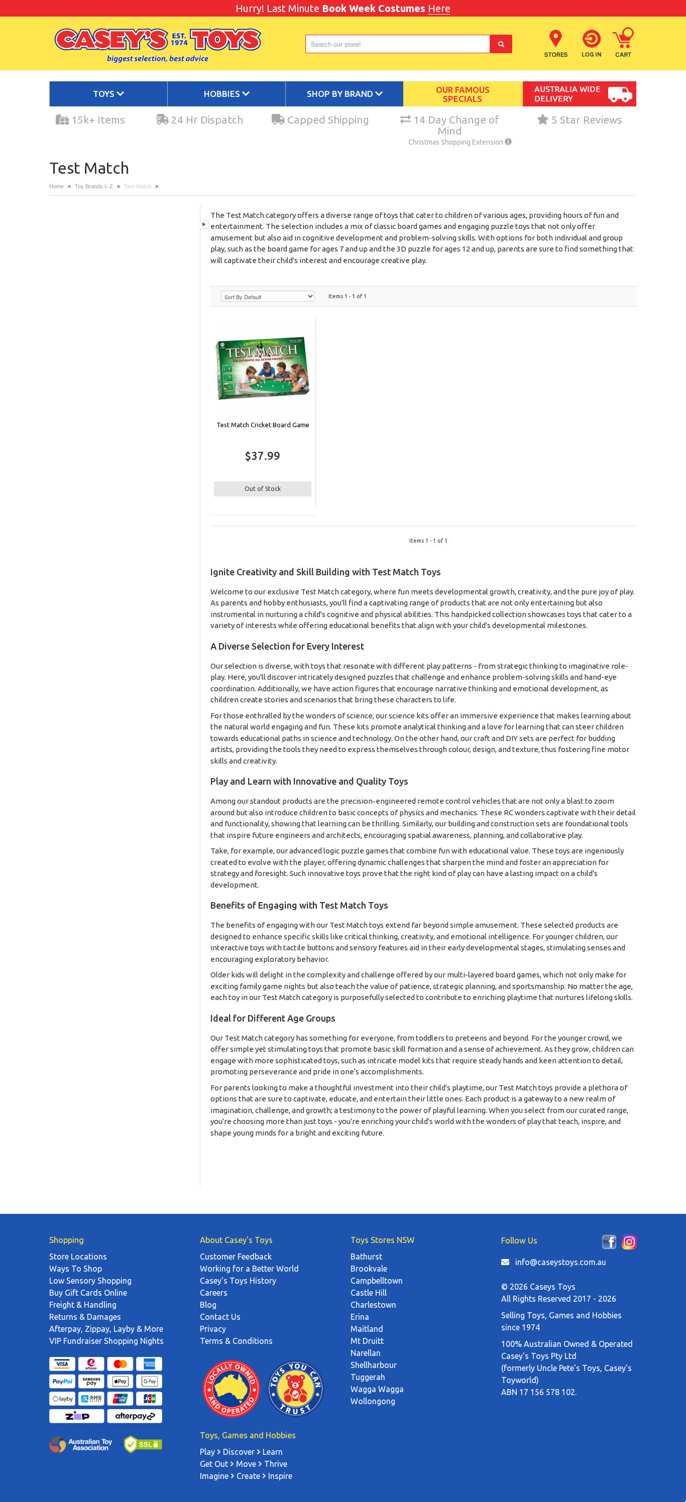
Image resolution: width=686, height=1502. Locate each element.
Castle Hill (369, 1292)
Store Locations (78, 1256)
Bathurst (366, 1256)
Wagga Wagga (377, 1389)
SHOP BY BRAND (341, 93)
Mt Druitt (367, 1340)
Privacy (213, 1328)
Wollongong (373, 1401)
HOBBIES (223, 93)
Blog (208, 1304)
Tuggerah (368, 1377)
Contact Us (220, 1316)
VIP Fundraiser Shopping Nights (106, 1340)
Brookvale (369, 1268)
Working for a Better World (249, 1268)
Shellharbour (374, 1364)
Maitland (367, 1328)
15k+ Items (97, 119)
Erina (360, 1316)
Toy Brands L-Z (94, 186)
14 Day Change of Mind (453, 125)
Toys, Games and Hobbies (574, 1315)
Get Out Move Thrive (243, 1463)
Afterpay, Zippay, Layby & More (106, 1328)
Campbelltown (377, 1280)
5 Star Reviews (585, 119)
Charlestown (373, 1304)
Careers (213, 1292)
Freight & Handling (83, 1304)
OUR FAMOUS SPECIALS (463, 94)
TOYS (105, 93)
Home (56, 186)
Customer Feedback (236, 1256)
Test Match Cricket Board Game (262, 424)
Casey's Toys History (238, 1280)
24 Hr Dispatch (206, 119)
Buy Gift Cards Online (88, 1292)
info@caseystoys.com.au (560, 1262)
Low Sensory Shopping (90, 1280)
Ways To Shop (75, 1268)
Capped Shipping (327, 119)
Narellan (366, 1352)
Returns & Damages (85, 1316)
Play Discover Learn (241, 1451)
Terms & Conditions (236, 1340)
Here (439, 8)
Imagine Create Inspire (246, 1475)
